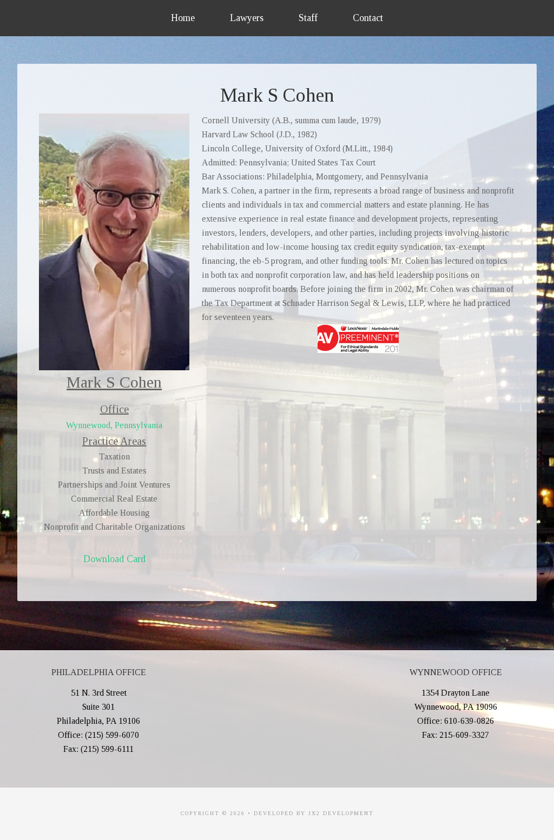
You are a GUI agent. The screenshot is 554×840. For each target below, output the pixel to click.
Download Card (114, 559)
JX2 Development (341, 813)
